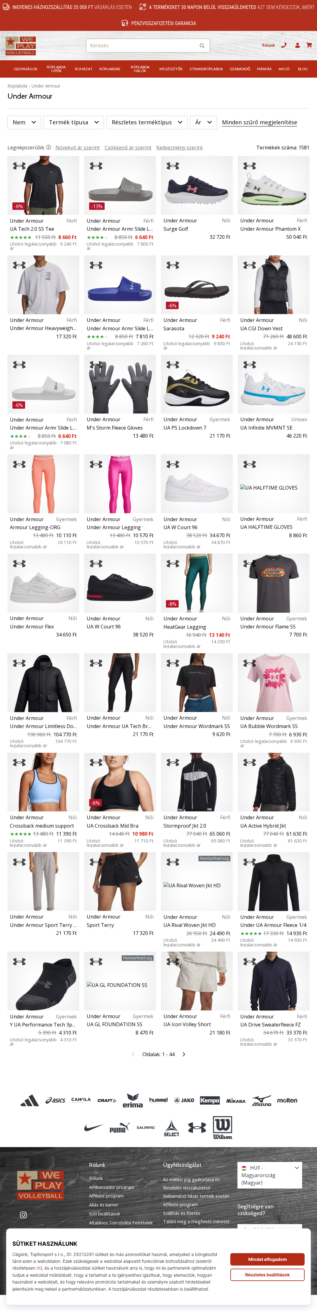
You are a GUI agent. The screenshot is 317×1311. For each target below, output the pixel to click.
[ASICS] (55, 1100)
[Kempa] (210, 1100)
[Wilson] (223, 1127)
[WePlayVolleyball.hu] (47, 1185)
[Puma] (120, 1127)
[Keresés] (202, 45)
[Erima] (132, 1100)
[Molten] (287, 1100)
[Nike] (94, 1127)
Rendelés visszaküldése (187, 1188)
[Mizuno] (261, 1100)
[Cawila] (81, 1100)
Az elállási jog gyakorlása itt (191, 1179)
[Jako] (184, 1100)
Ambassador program (111, 1187)
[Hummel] (158, 1100)
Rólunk (268, 45)
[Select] (171, 1127)
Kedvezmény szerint (179, 147)
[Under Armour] (197, 1127)
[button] (191, 45)
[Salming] (145, 1127)
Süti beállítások (104, 1214)
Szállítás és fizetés (181, 1213)
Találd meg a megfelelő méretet (196, 1221)
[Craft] (107, 1100)
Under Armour (46, 86)
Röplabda (17, 86)
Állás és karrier (103, 1205)
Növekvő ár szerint (77, 147)
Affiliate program (106, 1196)
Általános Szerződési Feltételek (121, 1223)
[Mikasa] (236, 1100)
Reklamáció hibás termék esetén (196, 1196)
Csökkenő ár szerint (128, 147)
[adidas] (29, 1100)
